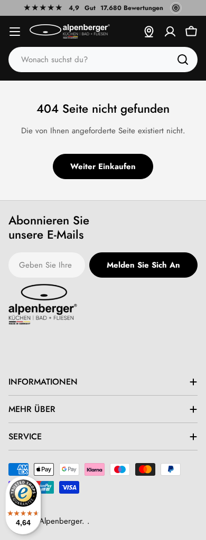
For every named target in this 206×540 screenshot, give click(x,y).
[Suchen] (182, 59)
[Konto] (170, 31)
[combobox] (103, 59)
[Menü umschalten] (14, 31)
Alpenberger (60, 521)
